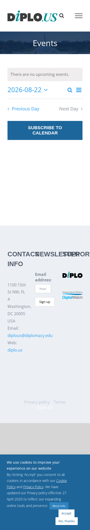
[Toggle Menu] (79, 16)
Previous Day (25, 109)
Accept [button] (67, 513)
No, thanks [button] (66, 521)
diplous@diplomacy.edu (30, 335)
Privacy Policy (33, 487)
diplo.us (15, 350)
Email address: (43, 277)
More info (59, 506)
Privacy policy (37, 402)
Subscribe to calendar (45, 130)
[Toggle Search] (61, 15)
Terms (60, 402)
